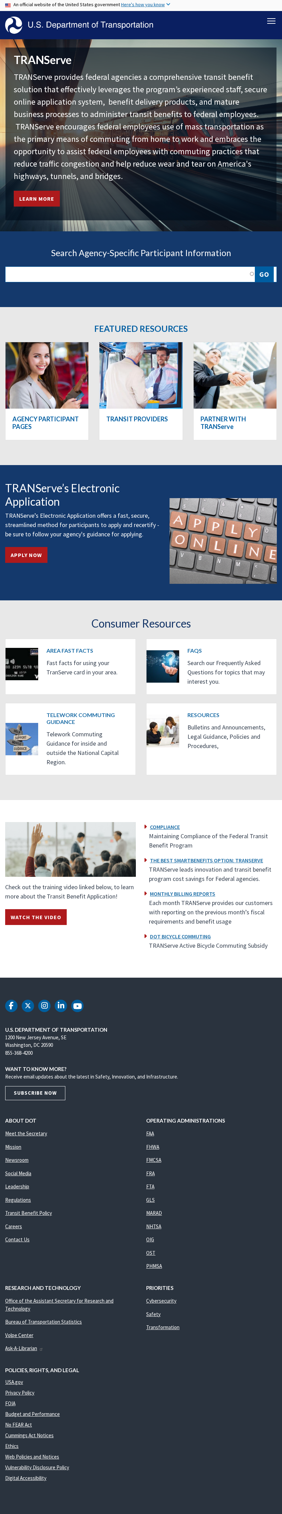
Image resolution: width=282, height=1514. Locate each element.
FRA (150, 1173)
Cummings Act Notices (29, 1435)
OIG (150, 1239)
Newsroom (17, 1160)
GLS (150, 1200)
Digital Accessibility (25, 1478)
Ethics (12, 1446)
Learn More (36, 198)
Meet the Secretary (26, 1133)
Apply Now (26, 554)
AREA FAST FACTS (69, 650)
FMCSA (153, 1160)
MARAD (154, 1213)
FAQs (194, 650)
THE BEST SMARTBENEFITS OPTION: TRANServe (206, 860)
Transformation (163, 1327)
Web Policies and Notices (32, 1456)
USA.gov (14, 1382)
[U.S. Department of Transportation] (79, 25)
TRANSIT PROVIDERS (137, 419)
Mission (13, 1147)
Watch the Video (36, 917)
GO (264, 274)
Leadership (17, 1186)
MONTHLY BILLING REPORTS (182, 893)
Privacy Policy (19, 1392)
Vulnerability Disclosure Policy (37, 1467)
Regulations (18, 1200)
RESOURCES (203, 715)
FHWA (152, 1147)
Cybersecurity (161, 1300)
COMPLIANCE (165, 826)
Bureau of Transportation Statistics (43, 1321)
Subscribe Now (35, 1093)
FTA (150, 1186)
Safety (153, 1314)
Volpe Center (19, 1335)
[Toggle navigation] (271, 21)
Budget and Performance (32, 1414)
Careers (13, 1226)
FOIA (10, 1403)
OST (150, 1253)
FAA (150, 1133)
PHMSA (154, 1266)
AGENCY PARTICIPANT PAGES (45, 422)
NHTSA (153, 1226)
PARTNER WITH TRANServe (223, 422)
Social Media (18, 1173)
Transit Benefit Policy (28, 1213)
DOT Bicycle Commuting (180, 936)
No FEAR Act (18, 1424)
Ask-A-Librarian (21, 1348)
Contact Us (17, 1239)
